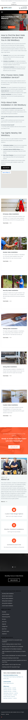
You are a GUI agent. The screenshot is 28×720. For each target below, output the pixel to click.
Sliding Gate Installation (7, 600)
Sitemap (7, 714)
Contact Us (13, 4)
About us (3, 501)
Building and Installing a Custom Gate (10, 658)
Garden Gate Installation (7, 596)
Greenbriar (4, 633)
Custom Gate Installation (7, 605)
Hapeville (4, 624)
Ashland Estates (5, 614)
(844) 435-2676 (24, 8)
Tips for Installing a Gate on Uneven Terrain (11, 644)
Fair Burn (4, 619)
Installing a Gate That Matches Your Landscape (12, 646)
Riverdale (4, 612)
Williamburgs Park (6, 616)
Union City (4, 621)
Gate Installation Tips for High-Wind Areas (11, 664)
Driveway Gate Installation (8, 593)
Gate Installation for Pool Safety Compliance (12, 649)
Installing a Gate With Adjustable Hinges (11, 667)
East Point (4, 629)
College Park (4, 626)
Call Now (4, 27)
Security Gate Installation (7, 598)
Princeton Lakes (5, 631)
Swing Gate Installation (7, 603)
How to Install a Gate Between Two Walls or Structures (14, 655)
